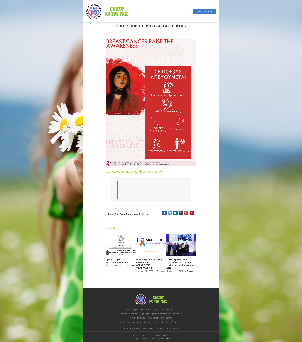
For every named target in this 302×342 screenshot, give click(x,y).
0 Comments (130, 265)
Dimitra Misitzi (165, 339)
